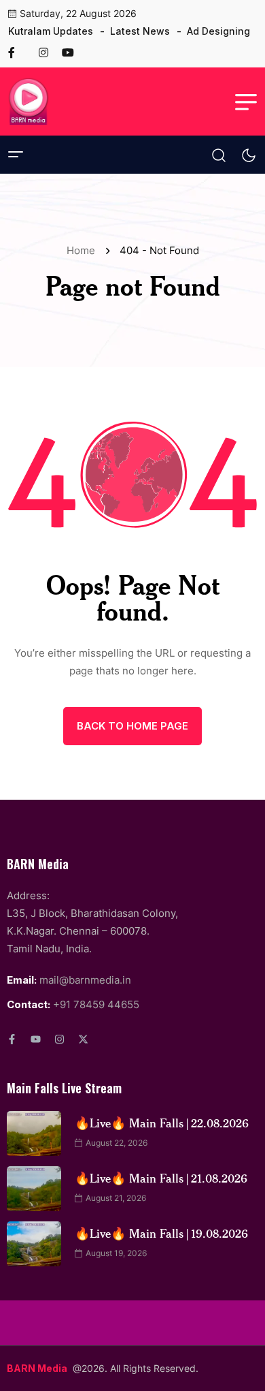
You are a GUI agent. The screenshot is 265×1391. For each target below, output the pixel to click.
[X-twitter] (83, 1039)
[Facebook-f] (12, 1039)
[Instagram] (59, 1039)
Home (84, 250)
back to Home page (132, 725)
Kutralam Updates (50, 31)
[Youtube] (36, 1039)
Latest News (140, 31)
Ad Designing (218, 31)
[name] (17, 52)
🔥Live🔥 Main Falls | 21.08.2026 (161, 1177)
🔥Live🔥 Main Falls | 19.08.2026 (161, 1232)
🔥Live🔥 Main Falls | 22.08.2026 (162, 1122)
